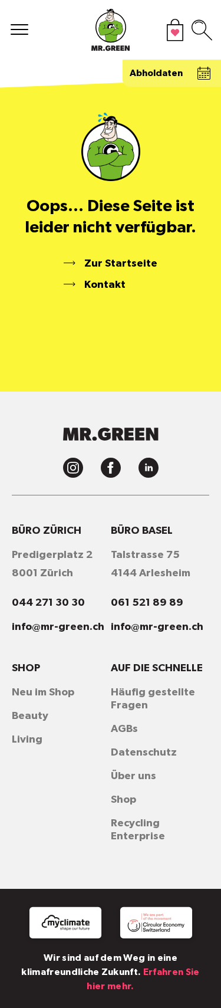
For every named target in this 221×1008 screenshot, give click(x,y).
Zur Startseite (120, 263)
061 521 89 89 (147, 602)
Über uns (133, 776)
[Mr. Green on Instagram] (73, 468)
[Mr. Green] (110, 33)
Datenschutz (144, 752)
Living (27, 739)
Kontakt (105, 285)
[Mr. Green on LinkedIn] (148, 468)
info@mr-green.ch (58, 627)
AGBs (124, 729)
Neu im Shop (43, 692)
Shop (123, 799)
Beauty (30, 716)
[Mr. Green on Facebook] (111, 468)
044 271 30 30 (48, 602)
